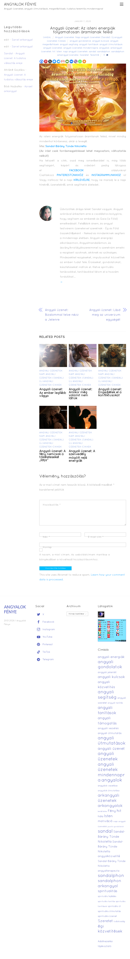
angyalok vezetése (107, 786)
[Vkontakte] (71, 61)
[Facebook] (41, 61)
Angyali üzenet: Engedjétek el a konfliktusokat (110, 392)
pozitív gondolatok (116, 826)
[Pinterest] (46, 61)
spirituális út (114, 906)
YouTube (47, 637)
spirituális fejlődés (107, 896)
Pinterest (47, 644)
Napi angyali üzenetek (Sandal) (92, 37)
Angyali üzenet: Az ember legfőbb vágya (52, 392)
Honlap (47, 547)
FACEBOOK (76, 170)
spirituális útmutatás (109, 911)
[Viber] (76, 61)
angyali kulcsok (100, 41)
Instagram (48, 629)
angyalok (104, 48)
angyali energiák (111, 657)
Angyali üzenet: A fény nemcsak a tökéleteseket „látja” (52, 456)
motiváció (105, 821)
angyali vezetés (108, 728)
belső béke (102, 811)
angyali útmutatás (110, 733)
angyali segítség (69, 45)
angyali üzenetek (52, 48)
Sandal (47, 37)
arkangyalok (110, 806)
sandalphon (103, 52)
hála (100, 816)
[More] (84, 61)
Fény (112, 811)
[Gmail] (63, 61)
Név (46, 537)
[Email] (67, 61)
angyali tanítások (88, 45)
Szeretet (84, 55)
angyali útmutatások (111, 45)
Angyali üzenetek (64, 37)
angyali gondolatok (80, 41)
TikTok (46, 652)
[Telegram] (58, 61)
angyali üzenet (111, 749)
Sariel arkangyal (22, 40)
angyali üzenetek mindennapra (80, 48)
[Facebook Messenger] (54, 61)
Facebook (48, 622)
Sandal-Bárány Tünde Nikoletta (66, 146)
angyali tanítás (115, 703)
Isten (59, 52)
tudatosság (119, 922)
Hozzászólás (52, 505)
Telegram (48, 659)
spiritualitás (107, 891)
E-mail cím (96, 537)
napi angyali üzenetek (75, 52)
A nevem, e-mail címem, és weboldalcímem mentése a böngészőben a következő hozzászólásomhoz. (74, 557)
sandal (92, 52)
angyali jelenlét (107, 672)
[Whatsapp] (80, 61)
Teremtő (94, 55)
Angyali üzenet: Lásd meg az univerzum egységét (104, 315)
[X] (50, 61)
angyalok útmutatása (108, 791)
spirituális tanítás (106, 902)
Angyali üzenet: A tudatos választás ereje (15, 58)
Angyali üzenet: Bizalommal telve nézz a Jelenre (62, 315)
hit (53, 52)
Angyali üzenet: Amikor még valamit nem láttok (80, 394)
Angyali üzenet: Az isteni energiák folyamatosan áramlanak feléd (82, 30)
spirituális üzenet (107, 916)
